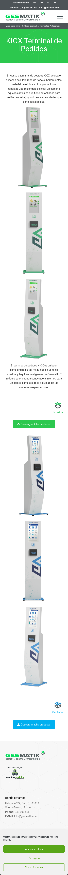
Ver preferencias (34, 867)
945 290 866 (22, 812)
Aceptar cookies (34, 849)
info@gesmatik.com (49, 7)
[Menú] (58, 16)
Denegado (34, 858)
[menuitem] (21, 2)
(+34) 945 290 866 (28, 7)
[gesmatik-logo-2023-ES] (28, 16)
